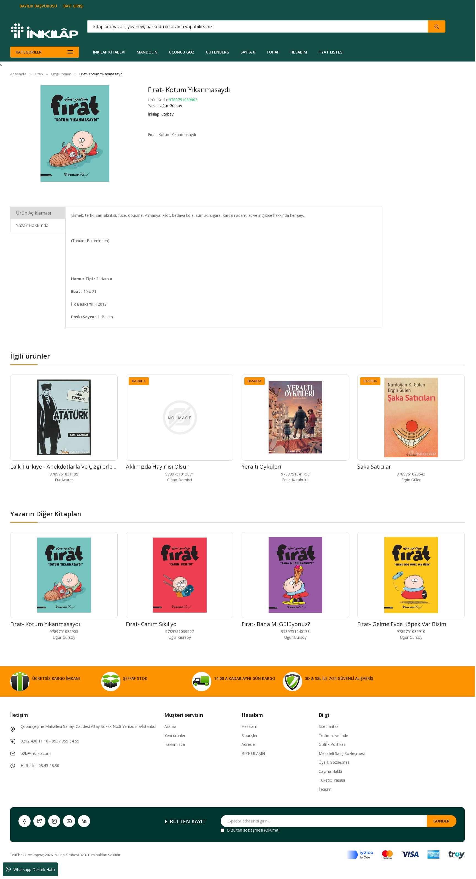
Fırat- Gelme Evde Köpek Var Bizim (401, 624)
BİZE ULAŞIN (253, 753)
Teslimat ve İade (333, 735)
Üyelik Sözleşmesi (334, 762)
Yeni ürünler (174, 735)
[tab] (38, 213)
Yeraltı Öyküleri (261, 466)
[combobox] (232, 26)
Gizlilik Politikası (332, 744)
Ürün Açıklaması (33, 213)
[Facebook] (24, 821)
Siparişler (250, 735)
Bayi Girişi (73, 6)
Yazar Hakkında (32, 225)
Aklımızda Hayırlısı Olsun (158, 466)
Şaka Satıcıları (375, 466)
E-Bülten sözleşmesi (245, 830)
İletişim (325, 789)
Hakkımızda (174, 744)
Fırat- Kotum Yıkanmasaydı (45, 624)
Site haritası (329, 726)
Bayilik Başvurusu (38, 6)
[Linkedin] (84, 821)
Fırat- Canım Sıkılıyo (151, 624)
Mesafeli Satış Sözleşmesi (342, 753)
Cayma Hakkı (330, 771)
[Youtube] (69, 821)
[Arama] (436, 26)
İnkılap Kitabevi (161, 114)
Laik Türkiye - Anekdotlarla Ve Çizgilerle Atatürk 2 (74, 466)
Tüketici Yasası (332, 780)
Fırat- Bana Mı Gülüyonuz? (276, 624)
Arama (170, 726)
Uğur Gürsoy (171, 105)
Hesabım (249, 726)
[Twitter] (39, 821)
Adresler (249, 744)
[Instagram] (54, 821)
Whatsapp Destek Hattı (34, 869)
